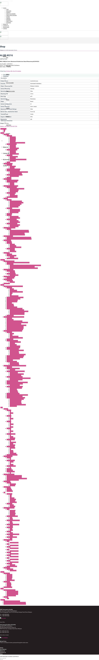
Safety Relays (10, 280)
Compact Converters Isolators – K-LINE (16, 371)
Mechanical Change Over (15, 247)
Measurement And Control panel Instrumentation (15, 365)
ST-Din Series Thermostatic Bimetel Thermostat (15, 602)
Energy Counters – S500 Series (14, 324)
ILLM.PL (11, 464)
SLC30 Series (10, 470)
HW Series (9, 468)
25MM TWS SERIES (11, 466)
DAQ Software (10, 339)
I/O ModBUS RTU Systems (13, 349)
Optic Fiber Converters (12, 307)
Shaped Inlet (13, 166)
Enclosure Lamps (7, 179)
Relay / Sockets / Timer (9, 508)
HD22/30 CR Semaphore (12, 593)
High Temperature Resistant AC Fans (18, 159)
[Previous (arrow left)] (0, 659)
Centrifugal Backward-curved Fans (14, 174)
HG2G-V (8, 547)
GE (4, 131)
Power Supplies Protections (16, 379)
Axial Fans (9, 177)
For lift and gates (11, 580)
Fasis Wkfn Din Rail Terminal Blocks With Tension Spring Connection (25, 265)
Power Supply (7, 567)
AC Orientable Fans (14, 190)
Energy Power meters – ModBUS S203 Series (17, 395)
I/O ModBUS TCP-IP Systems (13, 347)
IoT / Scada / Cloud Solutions (13, 299)
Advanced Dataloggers (12, 301)
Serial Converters (14, 372)
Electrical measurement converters (18, 404)
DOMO (2, 588)
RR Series (9, 531)
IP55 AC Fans (13, 158)
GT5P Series (13, 513)
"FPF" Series (9, 208)
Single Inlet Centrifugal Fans (13, 170)
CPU (11, 495)
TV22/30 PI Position (11, 595)
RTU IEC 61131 (10, 315)
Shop (1, 654)
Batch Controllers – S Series (13, 368)
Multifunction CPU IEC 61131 (13, 358)
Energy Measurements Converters (14, 321)
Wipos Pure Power (14, 275)
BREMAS (2, 572)
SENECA (2, 285)
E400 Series (9, 577)
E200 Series (9, 574)
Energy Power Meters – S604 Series (15, 326)
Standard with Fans (14, 207)
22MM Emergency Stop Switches (14, 477)
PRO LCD (12, 505)
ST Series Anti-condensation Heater (12, 601)
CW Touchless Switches (12, 455)
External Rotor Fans (8, 163)
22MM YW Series (11, 446)
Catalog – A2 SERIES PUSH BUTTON (8, 126)
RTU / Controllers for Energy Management (16, 325)
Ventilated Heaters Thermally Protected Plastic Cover (19, 239)
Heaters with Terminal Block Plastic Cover (19, 232)
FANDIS (2, 133)
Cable (11, 293)
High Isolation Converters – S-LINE (15, 386)
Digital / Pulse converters (16, 400)
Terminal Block (10, 264)
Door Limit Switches (11, 193)
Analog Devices (13, 389)
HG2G (8, 544)
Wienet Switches (10, 278)
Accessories (9, 135)
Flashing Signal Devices (12, 197)
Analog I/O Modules (14, 353)
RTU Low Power (10, 305)
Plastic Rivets (13, 140)
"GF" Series (9, 215)
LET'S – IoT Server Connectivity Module (19, 311)
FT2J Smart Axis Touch (12, 566)
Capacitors (12, 168)
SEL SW (11, 427)
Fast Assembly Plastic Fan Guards (17, 142)
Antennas (12, 289)
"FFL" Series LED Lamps (12, 181)
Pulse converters (14, 390)
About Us (2, 650)
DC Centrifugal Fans (14, 148)
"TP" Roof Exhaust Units (12, 223)
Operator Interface (8, 540)
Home (1, 647)
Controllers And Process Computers (15, 357)
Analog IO (12, 498)
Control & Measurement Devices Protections (20, 378)
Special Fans (9, 155)
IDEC (11, 71)
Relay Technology (11, 271)
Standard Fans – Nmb (12, 144)
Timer (8, 509)
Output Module (13, 502)
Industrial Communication (9, 276)
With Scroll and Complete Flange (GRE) (19, 172)
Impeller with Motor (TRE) (16, 173)
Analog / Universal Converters (17, 374)
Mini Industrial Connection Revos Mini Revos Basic (18, 262)
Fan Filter (6, 198)
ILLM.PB (11, 424)
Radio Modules (10, 304)
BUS (11, 294)
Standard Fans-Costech (12, 149)
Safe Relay (12, 282)
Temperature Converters (15, 375)
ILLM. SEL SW (13, 442)
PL (10, 414)
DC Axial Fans (13, 147)
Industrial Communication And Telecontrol (13, 286)
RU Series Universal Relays (13, 534)
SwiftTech (2, 599)
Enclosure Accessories (12, 187)
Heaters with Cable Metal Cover (17, 233)
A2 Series (7, 71)
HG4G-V (8, 560)
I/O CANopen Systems (12, 361)
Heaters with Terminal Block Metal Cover (19, 230)
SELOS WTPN (7, 283)
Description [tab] (6, 74)
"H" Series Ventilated (8, 236)
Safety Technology (8, 279)
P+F (4, 130)
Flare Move (12, 272)
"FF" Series (9, 200)
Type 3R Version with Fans (16, 201)
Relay (11, 517)
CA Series (9, 583)
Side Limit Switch (14, 195)
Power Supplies (13, 290)
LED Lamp (6, 597)
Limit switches (7, 573)
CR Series (9, 586)
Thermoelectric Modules (12, 258)
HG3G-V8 (9, 552)
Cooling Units (7, 253)
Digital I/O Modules (14, 351)
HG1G (8, 541)
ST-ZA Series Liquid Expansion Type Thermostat (15, 604)
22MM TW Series (11, 439)
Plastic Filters (13, 138)
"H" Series (9, 229)
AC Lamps (12, 183)
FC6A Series (9, 494)
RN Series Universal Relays (13, 524)
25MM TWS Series (11, 434)
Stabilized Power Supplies (16, 388)
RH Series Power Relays (12, 516)
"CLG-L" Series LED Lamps (12, 180)
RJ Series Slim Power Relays (13, 520)
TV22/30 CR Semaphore (12, 594)
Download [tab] (5, 76)
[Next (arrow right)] (2, 659)
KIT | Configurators (14, 296)
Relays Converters (14, 392)
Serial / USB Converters (12, 300)
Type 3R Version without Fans (16, 202)
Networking (9, 303)
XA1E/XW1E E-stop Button (13, 480)
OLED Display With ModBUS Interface (15, 356)
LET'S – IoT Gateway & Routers (17, 314)
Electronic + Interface (8, 269)
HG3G (8, 549)
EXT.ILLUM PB (13, 453)
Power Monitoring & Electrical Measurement (14, 317)
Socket (11, 519)
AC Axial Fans (13, 145)
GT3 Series (12, 512)
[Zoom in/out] (0, 658)
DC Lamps (12, 184)
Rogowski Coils (10, 319)
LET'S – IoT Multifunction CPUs (17, 310)
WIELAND (2, 259)
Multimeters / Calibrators (12, 381)
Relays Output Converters (16, 403)
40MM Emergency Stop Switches (14, 475)
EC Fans (8, 162)
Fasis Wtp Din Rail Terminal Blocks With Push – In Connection (24, 268)
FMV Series (9, 579)
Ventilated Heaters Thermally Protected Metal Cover (19, 237)
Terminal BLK (13, 484)
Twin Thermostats (11, 248)
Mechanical (12, 194)
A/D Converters (13, 406)
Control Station (7, 487)
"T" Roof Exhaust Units (12, 219)
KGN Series (9, 489)
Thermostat (9, 243)
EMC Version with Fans (15, 211)
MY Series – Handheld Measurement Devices (17, 382)
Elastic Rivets (13, 137)
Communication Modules (12, 340)
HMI (11, 496)
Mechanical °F (13, 246)
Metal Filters (13, 141)
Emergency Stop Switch (9, 474)
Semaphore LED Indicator (9, 590)
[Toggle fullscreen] (2, 658)
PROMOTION (3, 129)
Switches (19, 71)
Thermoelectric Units (11, 255)
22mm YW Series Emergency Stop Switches (17, 478)
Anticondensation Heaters (9, 227)
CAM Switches (7, 581)
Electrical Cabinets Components (11, 186)
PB (10, 411)
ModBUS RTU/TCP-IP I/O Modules (18, 354)
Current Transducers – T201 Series (15, 329)
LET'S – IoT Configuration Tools (17, 312)
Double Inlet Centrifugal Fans (13, 169)
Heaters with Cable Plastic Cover (17, 234)
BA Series (9, 482)
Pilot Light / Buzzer (8, 456)
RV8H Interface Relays (12, 537)
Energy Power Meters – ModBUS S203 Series (17, 322)
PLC (4, 492)
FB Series (9, 488)
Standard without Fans (15, 205)
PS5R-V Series (13, 570)
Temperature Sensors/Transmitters (15, 383)
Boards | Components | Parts (16, 292)
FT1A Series (9, 503)
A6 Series (9, 421)
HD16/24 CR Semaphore (12, 591)
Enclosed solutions (8, 587)
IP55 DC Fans (13, 161)
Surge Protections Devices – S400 (15, 377)
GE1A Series (12, 510)
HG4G (8, 558)
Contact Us (3, 652)
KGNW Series (10, 491)
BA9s (8, 598)
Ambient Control (7, 240)
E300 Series (9, 576)
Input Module (13, 499)
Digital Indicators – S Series (13, 393)
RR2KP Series (10, 527)
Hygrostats (9, 241)
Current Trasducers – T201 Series (15, 396)
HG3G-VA (9, 555)
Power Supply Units (11, 273)
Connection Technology (9, 261)
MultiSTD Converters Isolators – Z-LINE (16, 397)
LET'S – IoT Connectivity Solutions (14, 308)
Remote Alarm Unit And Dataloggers (15, 297)
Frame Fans (6, 134)
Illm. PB (15, 71)
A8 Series (9, 428)
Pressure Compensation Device (17, 188)
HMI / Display (10, 360)
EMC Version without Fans (15, 204)
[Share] (3, 658)
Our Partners (3, 649)
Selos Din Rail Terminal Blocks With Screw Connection (22, 266)
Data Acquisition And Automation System (13, 331)
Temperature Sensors (15, 385)
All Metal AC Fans (14, 156)
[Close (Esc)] (5, 658)
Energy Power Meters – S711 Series (15, 328)
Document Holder (14, 191)
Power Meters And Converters (17, 350)
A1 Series (9, 410)
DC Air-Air (12, 257)
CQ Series (9, 584)
